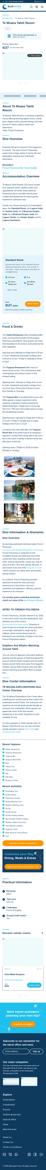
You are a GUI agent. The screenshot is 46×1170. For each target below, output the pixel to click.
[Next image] (26, 83)
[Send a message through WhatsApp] (16, 1154)
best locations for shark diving (15, 624)
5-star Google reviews (14, 1)
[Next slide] (26, 318)
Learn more (34, 985)
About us (37, 1)
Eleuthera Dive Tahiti (11, 732)
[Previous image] (20, 83)
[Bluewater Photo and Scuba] (11, 1081)
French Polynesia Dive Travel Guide (19, 168)
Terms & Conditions (12, 1147)
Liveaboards (9, 1105)
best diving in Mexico (33, 600)
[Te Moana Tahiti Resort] (19, 466)
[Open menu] (42, 6)
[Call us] (10, 1154)
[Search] (31, 6)
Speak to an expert (23, 1024)
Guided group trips (12, 1115)
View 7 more (12, 290)
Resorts (6, 1110)
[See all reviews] (3, 1)
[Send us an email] (4, 1154)
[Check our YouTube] (41, 1154)
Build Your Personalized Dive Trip (23, 867)
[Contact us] (36, 6)
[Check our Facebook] (35, 1154)
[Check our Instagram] (29, 1154)
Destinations (9, 1100)
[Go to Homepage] (11, 6)
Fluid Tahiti (30, 729)
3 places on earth (34, 568)
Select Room (33, 304)
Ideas (5, 1124)
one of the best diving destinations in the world (22, 550)
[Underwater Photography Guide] (29, 1081)
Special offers (9, 1119)
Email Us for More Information (23, 843)
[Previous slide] (20, 318)
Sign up (36, 1051)
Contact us (8, 1142)
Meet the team (9, 1129)
